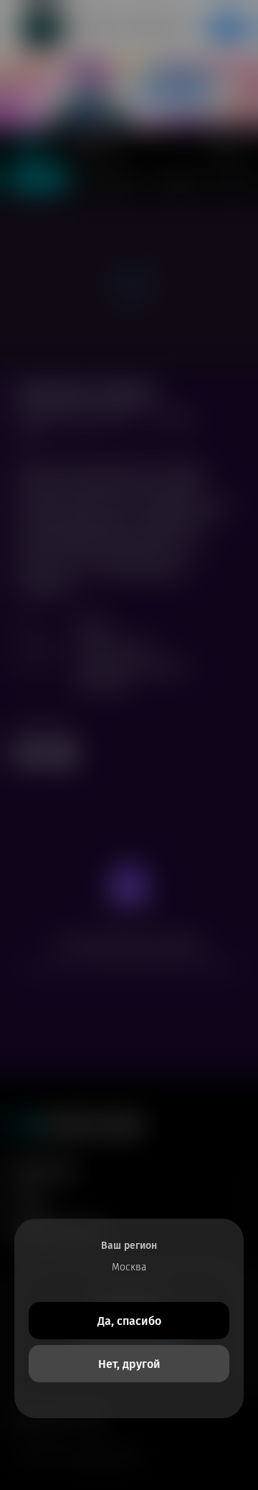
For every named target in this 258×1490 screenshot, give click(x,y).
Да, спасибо (129, 1321)
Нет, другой (129, 1364)
